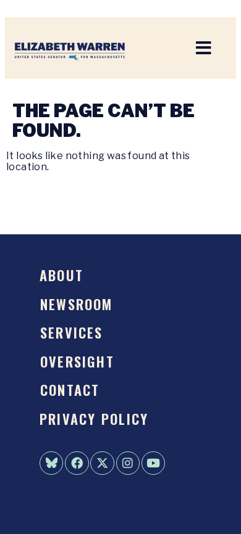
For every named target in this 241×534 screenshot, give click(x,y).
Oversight (77, 361)
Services (71, 332)
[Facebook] (76, 463)
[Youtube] (153, 463)
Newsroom (76, 304)
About (61, 275)
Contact (70, 389)
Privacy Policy (94, 418)
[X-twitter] (102, 463)
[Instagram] (128, 463)
